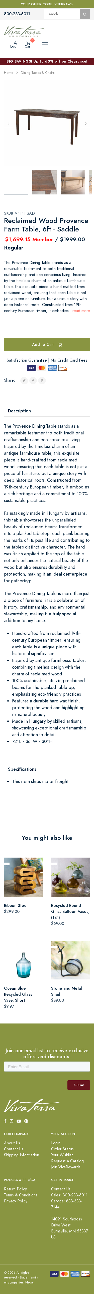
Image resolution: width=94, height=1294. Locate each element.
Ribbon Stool (16, 905)
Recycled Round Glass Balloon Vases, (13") (70, 911)
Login (55, 1143)
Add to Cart (44, 344)
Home (8, 72)
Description (19, 411)
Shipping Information (21, 1155)
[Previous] (8, 123)
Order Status (62, 1149)
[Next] (85, 123)
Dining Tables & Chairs (37, 72)
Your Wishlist (62, 1155)
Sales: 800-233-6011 (69, 1195)
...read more (79, 311)
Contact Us (13, 1149)
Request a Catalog (67, 1161)
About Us (12, 1143)
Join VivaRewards (65, 1167)
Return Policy (15, 1189)
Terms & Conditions (20, 1195)
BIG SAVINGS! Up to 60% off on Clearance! (47, 61)
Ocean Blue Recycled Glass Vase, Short (18, 994)
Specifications (22, 769)
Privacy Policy (15, 1201)
